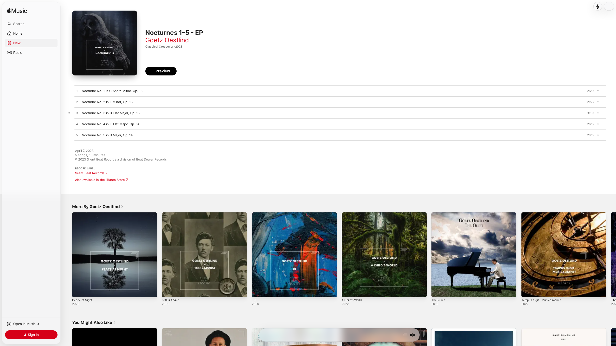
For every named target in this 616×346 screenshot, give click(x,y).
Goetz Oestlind (167, 40)
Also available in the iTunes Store (100, 180)
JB (254, 214)
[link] (98, 206)
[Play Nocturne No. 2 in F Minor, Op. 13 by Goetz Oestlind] (77, 102)
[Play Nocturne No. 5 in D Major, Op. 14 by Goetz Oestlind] (77, 135)
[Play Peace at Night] (78, 291)
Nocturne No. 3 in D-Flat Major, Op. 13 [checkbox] (111, 113)
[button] (31, 24)
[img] (17, 11)
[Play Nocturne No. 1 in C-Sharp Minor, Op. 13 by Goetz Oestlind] (77, 91)
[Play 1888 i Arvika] (168, 291)
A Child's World (353, 214)
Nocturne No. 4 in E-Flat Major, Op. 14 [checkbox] (110, 124)
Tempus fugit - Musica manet (543, 214)
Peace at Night (83, 214)
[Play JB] (258, 291)
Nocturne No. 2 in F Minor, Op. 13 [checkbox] (107, 102)
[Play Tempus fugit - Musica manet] (527, 291)
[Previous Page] (67, 255)
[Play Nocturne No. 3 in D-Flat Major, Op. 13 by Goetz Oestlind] (77, 113)
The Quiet (438, 214)
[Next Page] (611, 255)
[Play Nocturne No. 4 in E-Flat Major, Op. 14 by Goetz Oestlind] (77, 124)
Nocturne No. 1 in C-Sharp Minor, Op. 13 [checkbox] (112, 91)
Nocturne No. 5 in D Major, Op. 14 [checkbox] (107, 135)
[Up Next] (405, 335)
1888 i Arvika (171, 214)
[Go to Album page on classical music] (597, 6)
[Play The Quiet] (437, 291)
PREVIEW (588, 90)
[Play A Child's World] (347, 291)
